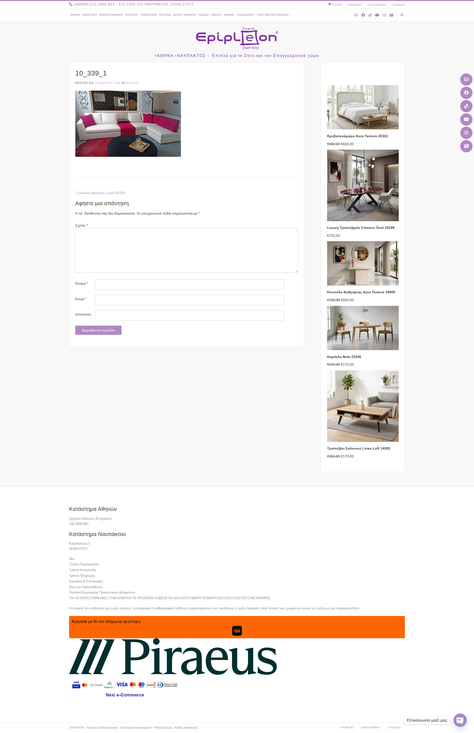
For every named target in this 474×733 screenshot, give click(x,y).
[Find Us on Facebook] (466, 93)
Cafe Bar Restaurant (273, 14)
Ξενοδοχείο (245, 14)
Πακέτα (216, 14)
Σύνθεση (131, 14)
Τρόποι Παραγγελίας (84, 564)
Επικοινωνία (377, 4)
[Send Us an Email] (466, 79)
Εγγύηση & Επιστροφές (86, 581)
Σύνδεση (398, 4)
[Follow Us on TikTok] (466, 106)
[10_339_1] (128, 156)
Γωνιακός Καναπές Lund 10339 (100, 193)
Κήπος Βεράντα (185, 14)
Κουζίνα (165, 14)
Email (80, 299)
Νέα (72, 559)
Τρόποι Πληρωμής (82, 575)
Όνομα (81, 283)
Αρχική (75, 14)
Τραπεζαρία (148, 14)
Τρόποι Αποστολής (82, 570)
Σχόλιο (81, 225)
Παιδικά (203, 14)
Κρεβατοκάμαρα (110, 14)
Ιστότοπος (83, 314)
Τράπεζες (355, 4)
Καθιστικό (89, 14)
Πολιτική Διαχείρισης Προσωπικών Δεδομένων (102, 592)
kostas (133, 82)
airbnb (229, 14)
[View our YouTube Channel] (466, 119)
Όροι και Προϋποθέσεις (85, 587)
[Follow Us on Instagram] (466, 133)
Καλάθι (337, 4)
